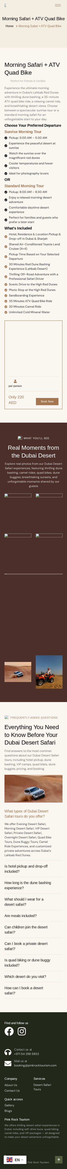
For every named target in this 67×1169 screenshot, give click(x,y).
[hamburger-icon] (58, 5)
